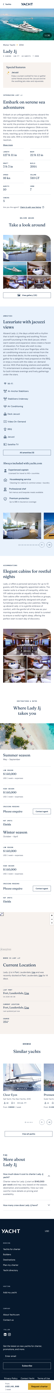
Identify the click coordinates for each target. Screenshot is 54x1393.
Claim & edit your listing (30, 207)
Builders (7, 1254)
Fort (17, 972)
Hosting (6, 1286)
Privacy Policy (11, 1378)
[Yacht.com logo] (11, 1231)
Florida (7, 824)
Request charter (39, 1386)
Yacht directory (10, 1270)
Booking (6, 1243)
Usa (33, 972)
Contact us (8, 1320)
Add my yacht (10, 1292)
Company (6, 1308)
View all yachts (28, 1134)
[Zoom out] (52, 919)
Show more (8, 145)
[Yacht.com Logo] (27, 4)
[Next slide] (49, 544)
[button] (17, 1088)
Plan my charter (10, 1265)
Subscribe (27, 1365)
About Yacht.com (11, 1314)
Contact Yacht (27, 1378)
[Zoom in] (52, 915)
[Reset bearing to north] (52, 923)
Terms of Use (43, 1378)
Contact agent (42, 811)
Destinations (9, 1259)
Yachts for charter (11, 1249)
